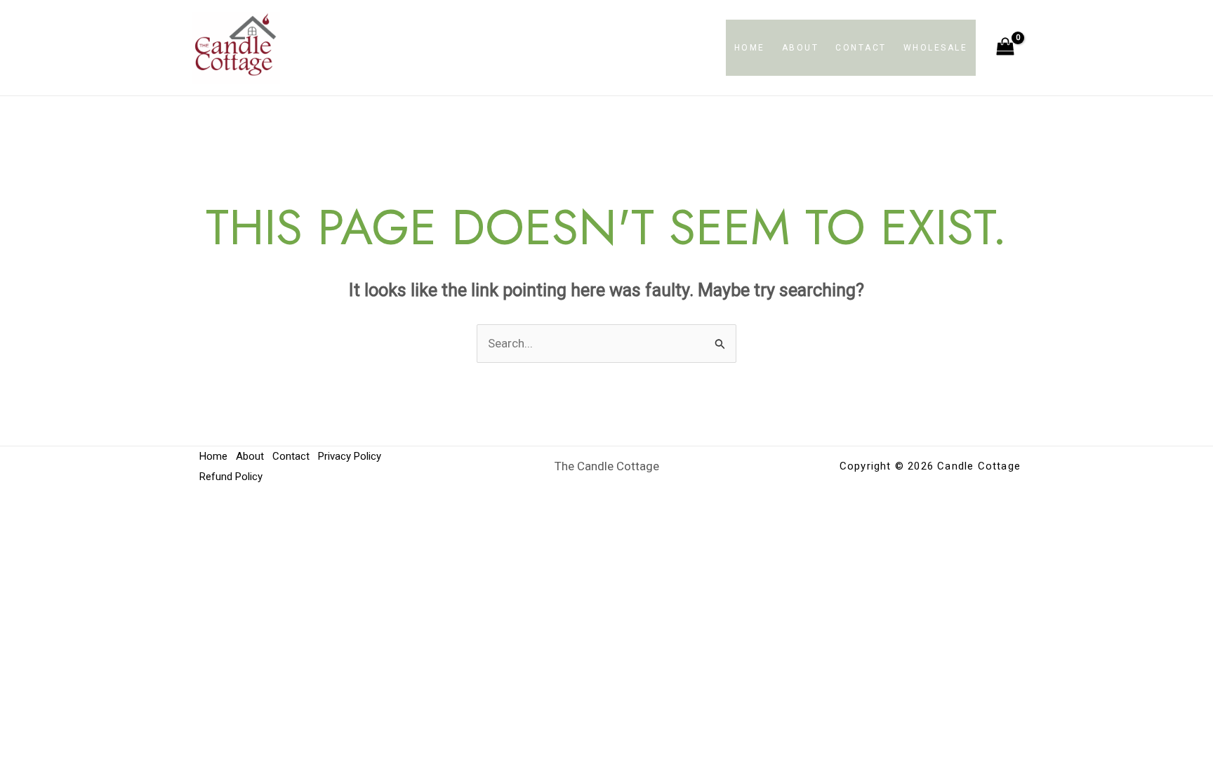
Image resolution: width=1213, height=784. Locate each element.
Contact (861, 48)
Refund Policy (231, 476)
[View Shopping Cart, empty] (1005, 47)
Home (749, 48)
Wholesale (935, 48)
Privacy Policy (349, 456)
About (800, 48)
